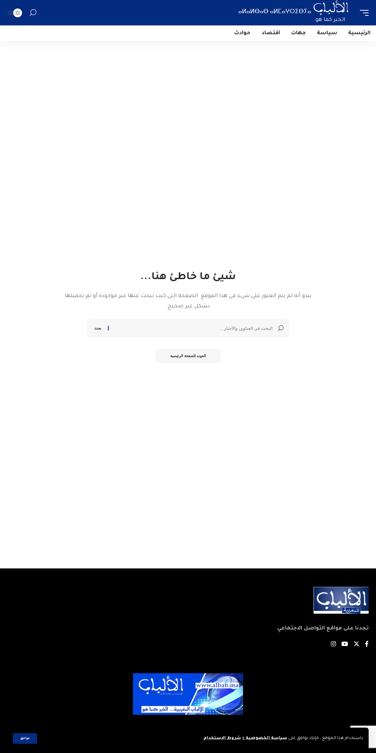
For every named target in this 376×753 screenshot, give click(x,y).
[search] (33, 12)
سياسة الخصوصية (266, 738)
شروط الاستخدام (221, 738)
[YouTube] (344, 645)
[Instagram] (333, 645)
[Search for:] (193, 328)
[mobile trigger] (362, 12)
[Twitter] (356, 645)
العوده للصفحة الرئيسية (188, 356)
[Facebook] (367, 645)
